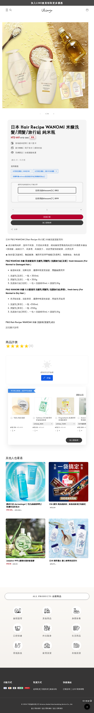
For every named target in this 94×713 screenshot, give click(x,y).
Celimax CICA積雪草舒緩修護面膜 (44, 419)
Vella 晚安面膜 (19, 418)
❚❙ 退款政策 (36, 708)
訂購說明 (66, 689)
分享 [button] (15, 229)
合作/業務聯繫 (78, 689)
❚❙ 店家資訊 (58, 708)
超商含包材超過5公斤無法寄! (28, 184)
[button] (6, 10)
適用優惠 (14, 166)
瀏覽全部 (80, 394)
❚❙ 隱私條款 (47, 708)
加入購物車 (47, 222)
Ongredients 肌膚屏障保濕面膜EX (67, 419)
